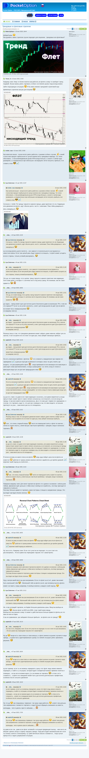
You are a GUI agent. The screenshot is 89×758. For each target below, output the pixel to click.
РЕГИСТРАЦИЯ (52, 15)
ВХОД (61, 15)
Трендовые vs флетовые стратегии (16, 26)
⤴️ (16, 21)
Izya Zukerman (12, 240)
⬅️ (25, 21)
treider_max (11, 188)
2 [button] (74, 29)
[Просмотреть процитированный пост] (22, 188)
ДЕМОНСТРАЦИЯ (41, 15)
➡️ (32, 21)
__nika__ (10, 267)
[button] (81, 29)
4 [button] (78, 29)
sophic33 (10, 379)
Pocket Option (6, 745)
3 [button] (76, 29)
